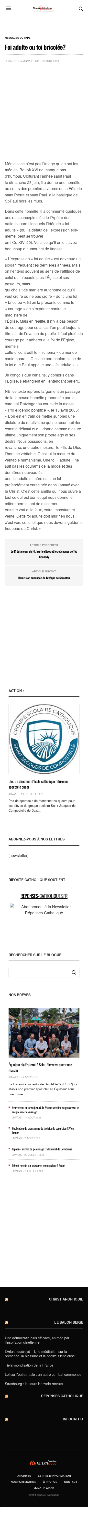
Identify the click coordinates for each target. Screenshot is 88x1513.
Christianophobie (66, 1299)
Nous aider (45, 1488)
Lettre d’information (54, 1475)
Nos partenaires (23, 1482)
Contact (70, 1482)
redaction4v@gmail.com (22, 61)
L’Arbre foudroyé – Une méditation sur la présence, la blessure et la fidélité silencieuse (40, 1353)
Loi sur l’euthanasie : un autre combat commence (43, 1374)
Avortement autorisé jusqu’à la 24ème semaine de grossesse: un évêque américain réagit (45, 1109)
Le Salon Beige (68, 1322)
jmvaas (13, 794)
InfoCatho (73, 1419)
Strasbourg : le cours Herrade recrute (34, 1383)
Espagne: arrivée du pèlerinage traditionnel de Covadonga (42, 1149)
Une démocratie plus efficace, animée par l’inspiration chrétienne (37, 1340)
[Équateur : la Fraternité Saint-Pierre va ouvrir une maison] (44, 1033)
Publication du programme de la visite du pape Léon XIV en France (43, 1130)
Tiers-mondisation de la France (29, 1365)
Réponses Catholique (62, 1395)
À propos (50, 1482)
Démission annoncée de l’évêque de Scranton (44, 577)
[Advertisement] (44, 113)
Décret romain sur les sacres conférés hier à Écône (38, 1165)
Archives (24, 1475)
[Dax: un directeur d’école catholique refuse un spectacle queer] (44, 739)
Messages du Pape (18, 38)
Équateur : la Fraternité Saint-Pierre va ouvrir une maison (40, 1067)
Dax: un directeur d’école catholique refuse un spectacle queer (38, 784)
